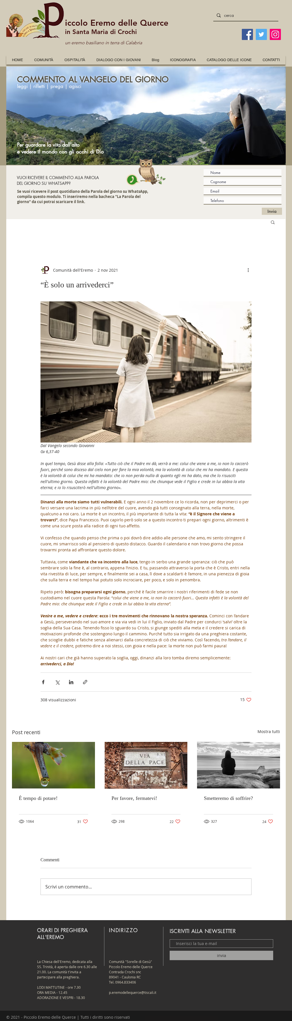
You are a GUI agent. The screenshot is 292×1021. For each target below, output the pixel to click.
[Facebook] (247, 34)
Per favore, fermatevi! (134, 798)
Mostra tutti (268, 731)
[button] (183, 59)
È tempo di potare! (38, 798)
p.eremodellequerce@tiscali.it (132, 992)
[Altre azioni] (248, 270)
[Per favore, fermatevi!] (146, 765)
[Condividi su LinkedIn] (71, 682)
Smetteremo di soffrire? (228, 798)
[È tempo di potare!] (53, 765)
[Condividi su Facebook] (43, 682)
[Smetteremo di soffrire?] (238, 765)
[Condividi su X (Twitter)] (57, 682)
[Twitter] (261, 34)
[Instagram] (275, 34)
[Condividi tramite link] (85, 682)
